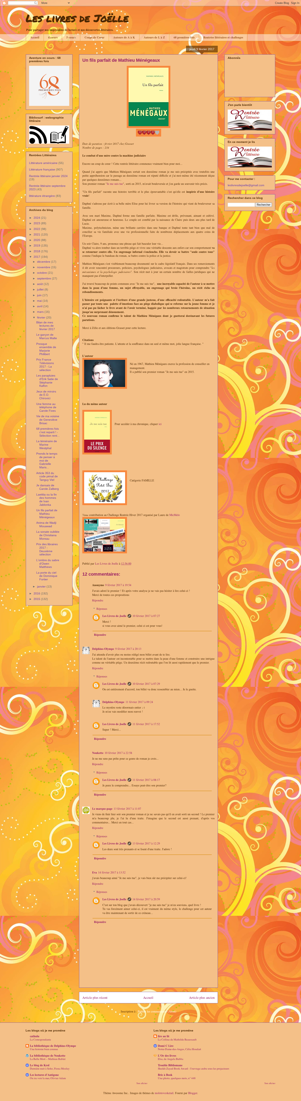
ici (161, 424)
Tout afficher (141, 1083)
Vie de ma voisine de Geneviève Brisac (47, 420)
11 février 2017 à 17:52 (146, 724)
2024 (37, 217)
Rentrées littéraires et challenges (223, 37)
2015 (37, 599)
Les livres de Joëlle (77, 18)
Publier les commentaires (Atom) (157, 1011)
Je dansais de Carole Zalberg (47, 487)
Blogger (192, 1093)
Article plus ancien (202, 997)
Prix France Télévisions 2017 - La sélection (45, 364)
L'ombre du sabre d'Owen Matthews (47, 563)
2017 (37, 256)
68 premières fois (184, 37)
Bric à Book (165, 1075)
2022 (37, 229)
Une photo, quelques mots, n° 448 (177, 1078)
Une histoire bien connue (44, 1049)
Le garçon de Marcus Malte (46, 336)
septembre (44, 278)
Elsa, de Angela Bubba (170, 1059)
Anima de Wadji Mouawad (46, 524)
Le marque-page (102, 808)
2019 (37, 245)
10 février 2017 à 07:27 (146, 616)
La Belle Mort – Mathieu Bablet (48, 1059)
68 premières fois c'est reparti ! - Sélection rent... (48, 432)
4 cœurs (53, 37)
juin (39, 295)
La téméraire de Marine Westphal (46, 445)
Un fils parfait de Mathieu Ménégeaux (46, 514)
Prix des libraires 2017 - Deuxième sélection (47, 549)
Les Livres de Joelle (114, 616)
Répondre (97, 600)
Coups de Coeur (94, 37)
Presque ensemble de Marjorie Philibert (46, 349)
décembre (44, 261)
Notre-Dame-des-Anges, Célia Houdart (179, 1049)
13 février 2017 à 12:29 (146, 843)
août (40, 284)
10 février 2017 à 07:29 (146, 684)
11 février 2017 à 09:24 (139, 702)
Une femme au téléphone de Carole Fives (46, 407)
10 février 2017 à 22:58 (118, 753)
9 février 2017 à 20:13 (128, 649)
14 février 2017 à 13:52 (112, 872)
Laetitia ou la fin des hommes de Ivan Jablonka (46, 499)
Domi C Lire (165, 1046)
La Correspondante (40, 1039)
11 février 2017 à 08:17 (146, 780)
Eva (94, 872)
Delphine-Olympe (103, 649)
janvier (41, 586)
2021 (37, 234)
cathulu (34, 1036)
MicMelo (174, 515)
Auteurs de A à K (124, 37)
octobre (42, 272)
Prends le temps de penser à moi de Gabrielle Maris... (46, 460)
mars (40, 311)
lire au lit (163, 1036)
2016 (37, 593)
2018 (37, 251)
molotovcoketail (164, 1093)
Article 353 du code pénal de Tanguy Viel (47, 476)
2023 (37, 223)
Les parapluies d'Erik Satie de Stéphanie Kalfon (47, 380)
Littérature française (42, 169)
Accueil (34, 37)
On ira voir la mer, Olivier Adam (48, 1078)
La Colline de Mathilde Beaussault (177, 1039)
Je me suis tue (115, 184)
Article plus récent (95, 997)
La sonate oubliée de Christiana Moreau (47, 535)
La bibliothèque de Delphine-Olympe (53, 1046)
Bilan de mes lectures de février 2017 (45, 326)
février (41, 317)
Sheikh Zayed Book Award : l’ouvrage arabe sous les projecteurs (193, 1068)
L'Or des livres (167, 1055)
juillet (40, 289)
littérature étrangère (42, 195)
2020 (37, 240)
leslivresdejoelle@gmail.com (246, 185)
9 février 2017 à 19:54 (118, 585)
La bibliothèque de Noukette (47, 1055)
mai (40, 300)
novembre (44, 267)
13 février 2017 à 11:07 (127, 809)
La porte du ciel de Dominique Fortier (46, 576)
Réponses (101, 609)
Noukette (97, 753)
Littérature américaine (43, 163)
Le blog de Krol (39, 1065)
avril (40, 306)
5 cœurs (71, 37)
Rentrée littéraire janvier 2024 (48, 176)
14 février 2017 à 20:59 (146, 899)
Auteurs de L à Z (154, 37)
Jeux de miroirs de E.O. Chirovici (46, 395)
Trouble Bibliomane (170, 1065)
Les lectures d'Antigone (44, 1075)
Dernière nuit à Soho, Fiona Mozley (50, 1068)
